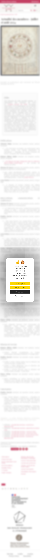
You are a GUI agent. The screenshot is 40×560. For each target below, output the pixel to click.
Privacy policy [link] (20, 296)
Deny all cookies (20, 288)
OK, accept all (20, 284)
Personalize (19, 292)
